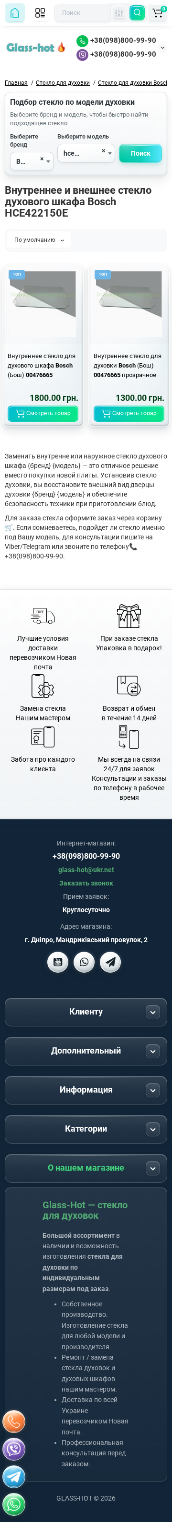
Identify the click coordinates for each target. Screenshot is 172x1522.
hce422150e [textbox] (81, 153)
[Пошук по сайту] (137, 12)
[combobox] (32, 161)
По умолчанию (35, 240)
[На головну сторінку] (15, 13)
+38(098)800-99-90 (122, 40)
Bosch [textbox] (25, 161)
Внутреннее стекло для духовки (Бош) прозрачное (127, 365)
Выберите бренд (24, 140)
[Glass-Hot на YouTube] (57, 962)
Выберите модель (83, 136)
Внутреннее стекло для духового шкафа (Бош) (41, 365)
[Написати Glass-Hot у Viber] (84, 962)
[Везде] (119, 12)
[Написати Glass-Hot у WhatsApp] (13, 1504)
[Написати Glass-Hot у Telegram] (110, 962)
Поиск (140, 153)
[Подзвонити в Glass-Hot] (13, 1421)
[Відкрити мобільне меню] (40, 13)
